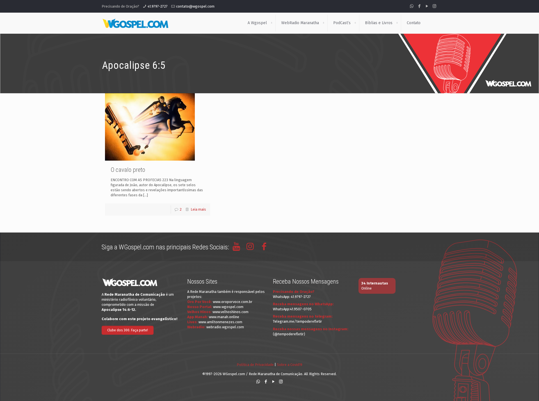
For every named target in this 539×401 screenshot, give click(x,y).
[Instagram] (434, 6)
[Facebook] (419, 6)
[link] (271, 23)
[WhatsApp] (412, 6)
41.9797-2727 (158, 6)
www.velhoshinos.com (230, 312)
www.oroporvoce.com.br (232, 302)
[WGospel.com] (135, 23)
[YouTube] (427, 6)
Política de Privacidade (255, 365)
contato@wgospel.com (195, 6)
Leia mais (198, 209)
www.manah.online (224, 317)
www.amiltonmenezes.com (220, 322)
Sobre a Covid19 (289, 365)
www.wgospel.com (228, 307)
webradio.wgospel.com (225, 327)
